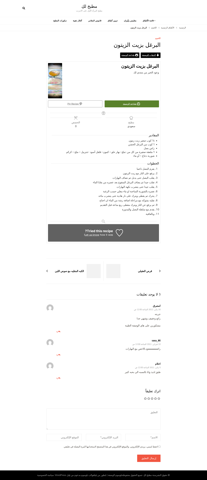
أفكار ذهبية (77, 20)
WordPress (60, 475)
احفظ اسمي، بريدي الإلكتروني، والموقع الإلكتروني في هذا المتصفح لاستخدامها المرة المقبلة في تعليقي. (110, 446)
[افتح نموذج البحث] (23, 8)
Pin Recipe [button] (73, 103)
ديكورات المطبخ (60, 20)
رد (57, 331)
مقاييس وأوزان (130, 20)
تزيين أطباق (113, 20)
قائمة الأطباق (148, 20)
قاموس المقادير (94, 20)
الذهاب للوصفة (149, 55)
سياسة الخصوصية (45, 475)
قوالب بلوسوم (87, 475)
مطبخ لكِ (89, 6)
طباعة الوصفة (128, 55)
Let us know (92, 234)
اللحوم (158, 38)
